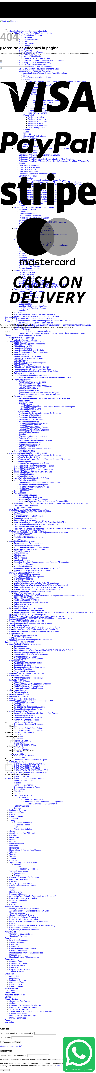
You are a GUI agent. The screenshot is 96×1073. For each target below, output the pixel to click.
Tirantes (17, 783)
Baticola (22, 449)
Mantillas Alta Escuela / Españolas (28, 609)
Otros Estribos (29, 392)
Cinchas (22, 403)
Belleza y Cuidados (13, 907)
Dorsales (18, 508)
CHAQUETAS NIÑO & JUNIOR (27, 766)
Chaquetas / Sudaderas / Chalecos (28, 724)
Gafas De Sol (19, 743)
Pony (16, 827)
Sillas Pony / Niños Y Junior (25, 367)
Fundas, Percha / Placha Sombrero (42, 804)
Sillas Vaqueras (25, 37)
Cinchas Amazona (31, 405)
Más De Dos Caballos (23, 829)
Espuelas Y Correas (17, 680)
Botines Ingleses (21, 663)
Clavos (12, 831)
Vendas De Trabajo (22, 523)
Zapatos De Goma (17, 621)
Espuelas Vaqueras (22, 688)
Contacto (9, 11)
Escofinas (13, 860)
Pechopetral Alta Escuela (33, 430)
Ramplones (14, 848)
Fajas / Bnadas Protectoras (25, 518)
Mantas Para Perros (17, 1018)
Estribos (22, 384)
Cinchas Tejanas (30, 411)
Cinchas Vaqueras (31, 416)
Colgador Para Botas (22, 665)
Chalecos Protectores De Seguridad (24, 877)
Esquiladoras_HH (16, 634)
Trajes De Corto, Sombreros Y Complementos (33, 472)
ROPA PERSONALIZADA (25, 745)
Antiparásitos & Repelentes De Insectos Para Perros (35, 713)
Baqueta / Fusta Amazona (24, 699)
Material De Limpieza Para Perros (23, 1007)
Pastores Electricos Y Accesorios (23, 898)
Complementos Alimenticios (21, 934)
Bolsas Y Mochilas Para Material (22, 886)
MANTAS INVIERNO (22, 575)
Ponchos (13, 881)
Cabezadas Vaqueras (23, 457)
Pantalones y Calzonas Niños (31, 419)
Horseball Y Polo (16, 892)
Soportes (13, 991)
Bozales (12, 630)
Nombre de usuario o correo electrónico (17, 1033)
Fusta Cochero (20, 701)
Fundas (22, 434)
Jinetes (8, 642)
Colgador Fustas (16, 961)
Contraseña (5, 1038)
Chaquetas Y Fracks (17, 762)
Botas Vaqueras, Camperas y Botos (33, 352)
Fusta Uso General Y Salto (25, 709)
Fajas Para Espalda (22, 741)
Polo (16, 558)
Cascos (12, 905)
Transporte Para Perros (19, 1009)
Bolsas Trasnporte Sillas (24, 374)
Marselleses (24, 491)
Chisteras (18, 751)
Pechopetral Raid (30, 428)
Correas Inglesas (21, 693)
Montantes (18, 504)
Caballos (9, 336)
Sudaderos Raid (21, 607)
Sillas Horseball (20, 363)
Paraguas (13, 888)
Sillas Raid (18, 359)
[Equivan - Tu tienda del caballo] (9, 21)
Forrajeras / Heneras (17, 894)
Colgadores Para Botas (23, 672)
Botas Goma (19, 655)
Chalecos (23, 426)
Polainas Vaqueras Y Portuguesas (28, 678)
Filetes (17, 544)
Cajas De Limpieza (17, 913)
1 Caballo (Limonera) (23, 823)
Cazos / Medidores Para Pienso (22, 949)
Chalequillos (19, 789)
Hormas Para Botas (22, 669)
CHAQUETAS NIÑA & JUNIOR (27, 768)
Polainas (13, 674)
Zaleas (21, 437)
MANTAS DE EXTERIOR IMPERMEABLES (32, 586)
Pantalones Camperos (23, 722)
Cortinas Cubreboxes (18, 951)
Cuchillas (13, 835)
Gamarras (18, 491)
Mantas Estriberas (26, 443)
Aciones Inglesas (26, 395)
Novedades (10, 993)
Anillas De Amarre (16, 942)
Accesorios (14, 819)
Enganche (13, 675)
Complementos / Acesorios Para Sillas (35, 71)
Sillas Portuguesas (22, 350)
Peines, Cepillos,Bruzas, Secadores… (25, 909)
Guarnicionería (11, 989)
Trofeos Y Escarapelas (18, 871)
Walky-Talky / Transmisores (20, 884)
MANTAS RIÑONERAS (24, 581)
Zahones (13, 902)
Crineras (17, 539)
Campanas (18, 514)
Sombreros (23, 798)
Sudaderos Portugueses (24, 598)
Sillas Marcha (19, 361)
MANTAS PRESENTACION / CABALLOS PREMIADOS (37, 590)
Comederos (14, 947)
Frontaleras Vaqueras (28, 497)
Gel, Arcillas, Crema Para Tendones (24, 930)
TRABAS (13, 638)
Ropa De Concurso (27, 447)
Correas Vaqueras (21, 695)
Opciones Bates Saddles (24, 451)
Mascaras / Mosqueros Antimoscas (28, 537)
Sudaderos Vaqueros (23, 604)
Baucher (17, 554)
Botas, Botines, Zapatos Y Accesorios (25, 644)
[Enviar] (1, 60)
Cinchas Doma (29, 407)
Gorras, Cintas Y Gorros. (24, 732)
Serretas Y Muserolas (23, 478)
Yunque (12, 858)
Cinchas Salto (29, 409)
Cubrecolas (19, 516)
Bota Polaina (19, 661)
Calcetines (18, 739)
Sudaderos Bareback (23, 596)
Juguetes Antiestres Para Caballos (23, 623)
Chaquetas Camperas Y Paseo (27, 787)
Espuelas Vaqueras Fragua (30, 384)
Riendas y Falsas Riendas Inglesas (33, 485)
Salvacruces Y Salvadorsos (30, 441)
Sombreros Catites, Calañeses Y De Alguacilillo (48, 501)
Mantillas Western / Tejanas (30, 611)
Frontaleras (19, 493)
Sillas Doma (24, 42)
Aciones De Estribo (27, 399)
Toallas (12, 890)
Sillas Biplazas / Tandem (24, 365)
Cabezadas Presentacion (24, 470)
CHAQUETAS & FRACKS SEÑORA (29, 764)
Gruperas (22, 439)
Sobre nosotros (12, 7)
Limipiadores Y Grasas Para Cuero (23, 917)
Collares (12, 1003)
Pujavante (13, 846)
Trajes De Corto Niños (28, 480)
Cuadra (8, 938)
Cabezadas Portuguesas (24, 468)
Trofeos (17, 875)
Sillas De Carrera (21, 369)
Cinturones (18, 737)
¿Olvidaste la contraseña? (11, 1046)
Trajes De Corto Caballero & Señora (34, 478)
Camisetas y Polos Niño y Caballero (29, 730)
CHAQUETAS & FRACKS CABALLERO (36, 470)
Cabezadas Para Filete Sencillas (27, 464)
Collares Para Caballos (19, 625)
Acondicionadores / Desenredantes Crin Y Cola (29, 911)
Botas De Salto (20, 651)
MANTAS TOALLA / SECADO (26, 583)
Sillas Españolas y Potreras (30, 35)
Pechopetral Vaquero (32, 424)
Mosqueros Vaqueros (23, 533)
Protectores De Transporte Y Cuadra (29, 520)
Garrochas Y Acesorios (18, 879)
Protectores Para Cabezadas (26, 506)
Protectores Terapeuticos (24, 525)
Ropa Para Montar (17, 711)
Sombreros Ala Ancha (23, 795)
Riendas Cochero (26, 489)
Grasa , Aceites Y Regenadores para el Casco (28, 921)
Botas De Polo (20, 659)
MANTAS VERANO (22, 577)
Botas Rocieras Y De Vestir (30, 356)
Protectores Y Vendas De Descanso (29, 529)
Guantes (17, 735)
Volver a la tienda (12, 778)
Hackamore (19, 567)
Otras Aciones (24, 401)
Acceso (17, 1042)
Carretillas (13, 944)
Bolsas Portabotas (21, 667)
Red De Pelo (19, 758)
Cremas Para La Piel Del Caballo (23, 928)
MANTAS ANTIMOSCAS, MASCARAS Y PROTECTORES (38, 588)
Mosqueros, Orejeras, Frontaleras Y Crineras (27, 531)
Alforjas (22, 447)
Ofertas (8, 997)
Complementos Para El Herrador (23, 833)
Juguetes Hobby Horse (18, 696)
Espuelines (18, 682)
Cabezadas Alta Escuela (24, 460)
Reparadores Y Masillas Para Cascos (29, 549)
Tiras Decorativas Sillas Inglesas (32, 382)
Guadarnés (10, 959)
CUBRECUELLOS (22, 579)
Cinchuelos (14, 640)
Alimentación (10, 932)
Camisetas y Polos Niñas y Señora (28, 728)
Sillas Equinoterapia (22, 371)
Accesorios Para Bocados (25, 569)
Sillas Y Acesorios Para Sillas (21, 338)
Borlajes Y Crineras (22, 329)
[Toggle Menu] (6, 29)
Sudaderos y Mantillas (18, 592)
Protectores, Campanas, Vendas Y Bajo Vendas (29, 510)
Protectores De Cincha (32, 418)
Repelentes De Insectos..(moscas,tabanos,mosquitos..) (32, 926)
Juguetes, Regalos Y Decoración (23, 863)
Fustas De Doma (26, 403)
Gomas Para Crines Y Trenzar (21, 915)
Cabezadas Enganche (23, 476)
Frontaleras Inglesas (27, 495)
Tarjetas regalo (20, 636)
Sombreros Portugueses (38, 499)
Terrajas (12, 856)
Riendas (17, 481)
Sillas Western (20, 357)
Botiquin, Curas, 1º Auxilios (20, 619)
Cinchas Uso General (32, 413)
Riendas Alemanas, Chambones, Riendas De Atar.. (35, 314)
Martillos (12, 842)
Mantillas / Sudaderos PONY (26, 600)
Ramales (13, 615)
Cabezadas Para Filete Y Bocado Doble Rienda (34, 466)
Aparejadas (14, 821)
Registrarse (5, 1070)
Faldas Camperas (21, 806)
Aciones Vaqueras (26, 397)
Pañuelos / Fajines (22, 774)
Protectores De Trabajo (23, 527)
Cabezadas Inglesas (22, 462)
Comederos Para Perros (19, 1001)
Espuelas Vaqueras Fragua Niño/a (28, 686)
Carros (12, 814)
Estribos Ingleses (30, 388)
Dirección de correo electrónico (13, 1055)
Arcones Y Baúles (16, 972)
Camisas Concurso (22, 749)
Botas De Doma (25, 346)
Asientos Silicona (26, 378)
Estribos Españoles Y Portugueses (37, 386)
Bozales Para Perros (18, 1014)
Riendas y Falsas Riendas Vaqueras (34, 487)
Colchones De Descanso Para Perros (25, 1005)
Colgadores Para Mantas (19, 970)
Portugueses (19, 552)
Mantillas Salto (20, 613)
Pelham (17, 556)
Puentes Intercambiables (29, 445)
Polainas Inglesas (21, 676)
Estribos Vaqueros (31, 390)
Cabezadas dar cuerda (23, 474)
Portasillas (13, 968)
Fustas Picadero (21, 705)
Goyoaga (18, 562)
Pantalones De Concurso (24, 714)
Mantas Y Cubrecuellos (19, 573)
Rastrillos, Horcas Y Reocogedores (28, 659)
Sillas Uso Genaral (26, 44)
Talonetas (13, 852)
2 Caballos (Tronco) (22, 825)
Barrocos (18, 571)
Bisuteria (17, 865)
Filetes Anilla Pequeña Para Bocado (34, 548)
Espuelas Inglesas (21, 690)
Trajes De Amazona (22, 777)
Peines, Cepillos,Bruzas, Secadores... (29, 621)
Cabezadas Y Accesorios (19, 453)
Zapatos (17, 665)
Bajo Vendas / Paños (22, 512)
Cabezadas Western (22, 472)
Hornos (12, 839)
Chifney (17, 565)
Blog (7, 9)
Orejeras (17, 535)
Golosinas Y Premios (23, 638)
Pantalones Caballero (23, 718)
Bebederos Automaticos (24, 642)
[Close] (6, 722)
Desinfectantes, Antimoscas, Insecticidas (31, 654)
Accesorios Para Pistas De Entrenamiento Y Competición (33, 896)
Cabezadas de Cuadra (23, 455)
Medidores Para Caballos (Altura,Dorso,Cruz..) (28, 628)
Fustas (12, 697)
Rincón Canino (11, 999)
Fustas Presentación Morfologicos (28, 707)
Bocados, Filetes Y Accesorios (22, 541)
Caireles (17, 808)
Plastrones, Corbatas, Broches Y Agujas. (31, 760)
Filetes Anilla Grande (27, 546)
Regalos (17, 867)
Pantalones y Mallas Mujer (25, 716)
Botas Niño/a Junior (22, 648)
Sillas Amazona (20, 355)
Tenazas (12, 854)
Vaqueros (18, 550)
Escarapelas (19, 873)
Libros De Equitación (18, 900)
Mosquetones (15, 955)
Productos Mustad (16, 844)
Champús (13, 923)
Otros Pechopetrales (31, 432)
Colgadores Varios (17, 965)
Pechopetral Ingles (31, 422)
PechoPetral (24, 420)
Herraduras (14, 837)
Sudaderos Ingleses (22, 602)
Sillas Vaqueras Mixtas (28, 39)
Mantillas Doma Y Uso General (27, 594)
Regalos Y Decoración (28, 869)
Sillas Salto (19, 353)
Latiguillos (23, 380)
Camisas (17, 793)
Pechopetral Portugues (32, 426)
